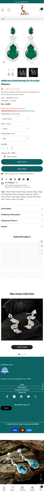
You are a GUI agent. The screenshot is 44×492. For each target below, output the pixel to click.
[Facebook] (2, 179)
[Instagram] (14, 396)
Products (10, 19)
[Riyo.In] (22, 320)
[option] (22, 44)
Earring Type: (8, 133)
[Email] (24, 179)
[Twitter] (6, 179)
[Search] (9, 10)
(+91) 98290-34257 (23, 2)
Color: (6, 124)
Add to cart (22, 162)
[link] (11, 272)
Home (3, 19)
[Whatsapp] (28, 179)
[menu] (2, 10)
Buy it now (22, 169)
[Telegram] (19, 179)
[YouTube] (28, 396)
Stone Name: (10, 114)
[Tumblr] (15, 179)
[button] (36, 63)
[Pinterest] (11, 179)
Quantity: (4, 144)
